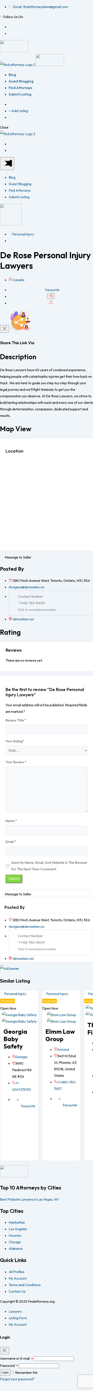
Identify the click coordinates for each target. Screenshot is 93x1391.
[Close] (4, 329)
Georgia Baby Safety (15, 1039)
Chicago (15, 1242)
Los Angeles (18, 1229)
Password (9, 1365)
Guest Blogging (21, 81)
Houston (15, 1235)
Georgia (21, 1057)
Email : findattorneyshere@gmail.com (40, 7)
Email (10, 841)
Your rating (14, 741)
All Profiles (16, 1272)
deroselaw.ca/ (23, 619)
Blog (12, 74)
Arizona (63, 1049)
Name (11, 821)
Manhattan (17, 1222)
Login (5, 1372)
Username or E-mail (16, 1358)
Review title (15, 720)
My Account (18, 1278)
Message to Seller (18, 557)
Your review (15, 762)
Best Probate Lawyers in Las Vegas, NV (29, 1199)
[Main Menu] (7, 163)
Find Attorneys (20, 88)
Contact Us (17, 1291)
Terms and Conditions (25, 1285)
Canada (18, 280)
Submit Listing (20, 94)
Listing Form (18, 1318)
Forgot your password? (17, 1379)
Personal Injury (22, 234)
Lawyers (15, 1311)
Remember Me (26, 1372)
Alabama (15, 1248)
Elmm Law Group (60, 1035)
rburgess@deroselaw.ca (26, 587)
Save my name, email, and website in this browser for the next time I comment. (49, 865)
